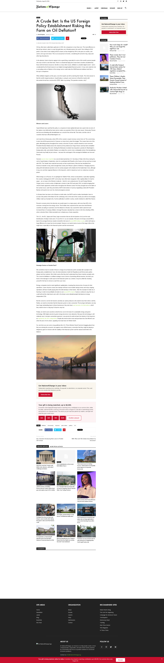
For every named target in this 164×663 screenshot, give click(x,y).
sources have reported (47, 159)
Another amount (74, 418)
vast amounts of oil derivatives (81, 305)
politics (70, 425)
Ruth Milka (112, 72)
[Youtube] (126, 1)
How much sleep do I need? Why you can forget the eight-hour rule (119, 46)
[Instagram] (120, 1)
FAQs (69, 617)
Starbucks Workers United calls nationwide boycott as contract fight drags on (118, 89)
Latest (96, 8)
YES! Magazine (104, 628)
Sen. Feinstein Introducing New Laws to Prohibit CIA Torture (49, 439)
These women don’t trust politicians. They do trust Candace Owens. (117, 57)
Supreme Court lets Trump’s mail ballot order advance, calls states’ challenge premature (45, 467)
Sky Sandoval (113, 93)
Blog (37, 617)
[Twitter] (123, 1)
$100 (62, 418)
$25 (49, 418)
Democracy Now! (105, 620)
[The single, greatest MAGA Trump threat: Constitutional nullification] (66, 508)
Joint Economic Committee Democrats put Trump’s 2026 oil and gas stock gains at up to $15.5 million (45, 488)
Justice (38, 515)
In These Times (104, 630)
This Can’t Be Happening (106, 612)
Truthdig (102, 622)
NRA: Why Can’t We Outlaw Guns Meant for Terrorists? (84, 439)
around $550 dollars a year (77, 221)
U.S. (75, 425)
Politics (38, 17)
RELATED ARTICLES (42, 446)
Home (38, 610)
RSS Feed (39, 622)
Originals (104, 8)
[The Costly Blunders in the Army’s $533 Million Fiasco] (66, 456)
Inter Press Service (105, 625)
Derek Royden (41, 34)
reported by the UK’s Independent (47, 318)
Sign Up (119, 8)
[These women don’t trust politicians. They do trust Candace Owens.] (86, 484)
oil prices (57, 425)
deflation (44, 425)
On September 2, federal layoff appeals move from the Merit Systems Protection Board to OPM (45, 538)
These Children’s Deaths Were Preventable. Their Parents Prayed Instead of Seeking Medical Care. (118, 79)
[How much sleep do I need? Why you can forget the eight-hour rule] (104, 48)
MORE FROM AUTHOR (56, 446)
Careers (70, 615)
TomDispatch (103, 617)
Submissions (71, 620)
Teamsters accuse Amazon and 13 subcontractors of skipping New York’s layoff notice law (86, 540)
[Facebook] (118, 1)
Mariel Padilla (113, 60)
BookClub (39, 620)
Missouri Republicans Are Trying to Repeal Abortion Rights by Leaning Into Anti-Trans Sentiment (66, 540)
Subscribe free (45, 394)
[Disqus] (66, 573)
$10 (42, 418)
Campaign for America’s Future (108, 615)
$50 (56, 418)
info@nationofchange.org (74, 655)
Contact (70, 622)
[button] (126, 8)
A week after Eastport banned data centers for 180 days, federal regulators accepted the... (118, 68)
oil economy (50, 425)
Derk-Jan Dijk (113, 50)
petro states (64, 425)
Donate (112, 8)
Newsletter (39, 612)
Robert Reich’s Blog (105, 610)
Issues (89, 8)
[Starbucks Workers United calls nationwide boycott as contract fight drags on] (104, 89)
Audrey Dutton (113, 84)
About (69, 610)
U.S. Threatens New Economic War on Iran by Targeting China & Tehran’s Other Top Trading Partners (66, 488)
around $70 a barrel (69, 292)
